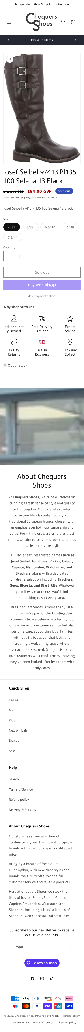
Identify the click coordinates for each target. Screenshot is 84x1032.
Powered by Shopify (47, 1015)
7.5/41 (15, 238)
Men (12, 710)
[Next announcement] (76, 40)
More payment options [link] (42, 296)
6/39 (73, 228)
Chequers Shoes (25, 1015)
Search (14, 779)
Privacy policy (20, 1022)
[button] (9, 22)
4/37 (14, 228)
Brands (14, 740)
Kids (12, 720)
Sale (12, 750)
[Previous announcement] (8, 40)
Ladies (13, 700)
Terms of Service (21, 789)
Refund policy (19, 799)
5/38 (33, 228)
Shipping (26, 197)
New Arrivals (18, 730)
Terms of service (43, 1022)
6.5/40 (52, 228)
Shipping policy (67, 1022)
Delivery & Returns (22, 809)
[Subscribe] (70, 947)
